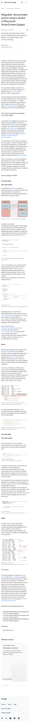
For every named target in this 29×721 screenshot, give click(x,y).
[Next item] (6, 685)
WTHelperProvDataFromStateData (10, 328)
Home (2, 8)
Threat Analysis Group (8, 630)
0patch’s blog (13, 188)
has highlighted (16, 577)
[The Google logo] (4, 699)
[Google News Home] (10, 2)
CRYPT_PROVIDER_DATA (8, 331)
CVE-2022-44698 (22, 155)
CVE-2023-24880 (16, 91)
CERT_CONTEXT (5, 315)
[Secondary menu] (26, 2)
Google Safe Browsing (11, 106)
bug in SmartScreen (12, 128)
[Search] (22, 2)
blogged (12, 124)
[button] (27, 30)
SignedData (6, 351)
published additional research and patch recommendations (13, 135)
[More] (26, 404)
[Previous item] (3, 685)
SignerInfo (12, 357)
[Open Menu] (2, 2)
